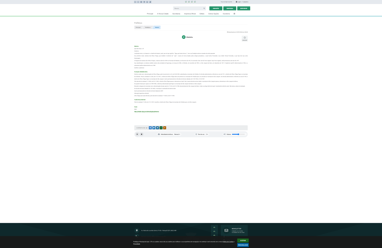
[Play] (137, 134)
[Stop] (142, 134)
